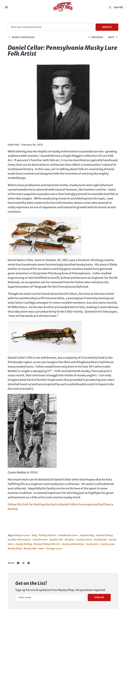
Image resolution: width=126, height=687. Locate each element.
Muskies (70, 539)
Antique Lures (22, 535)
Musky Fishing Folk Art (46, 544)
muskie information (19, 539)
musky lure (92, 544)
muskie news (40, 539)
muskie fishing (104, 535)
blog (34, 535)
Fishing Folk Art (47, 535)
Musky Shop (15, 548)
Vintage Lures (54, 548)
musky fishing (23, 544)
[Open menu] (6, 7)
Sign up (99, 597)
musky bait (100, 539)
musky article (84, 539)
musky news (107, 544)
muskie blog (87, 535)
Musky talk (30, 548)
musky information (73, 544)
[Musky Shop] (63, 7)
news (41, 548)
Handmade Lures (68, 535)
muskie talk (56, 539)
